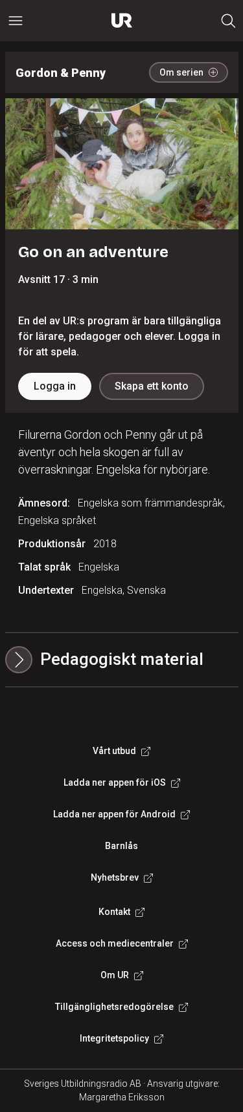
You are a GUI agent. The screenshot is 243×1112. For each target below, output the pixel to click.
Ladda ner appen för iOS (115, 782)
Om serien (181, 72)
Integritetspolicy (114, 1038)
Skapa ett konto (152, 386)
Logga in (55, 386)
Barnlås (121, 846)
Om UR (114, 975)
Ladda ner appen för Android (114, 814)
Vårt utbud (114, 751)
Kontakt (114, 912)
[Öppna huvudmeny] (15, 20)
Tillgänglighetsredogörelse (114, 1007)
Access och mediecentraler (115, 943)
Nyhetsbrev (115, 877)
